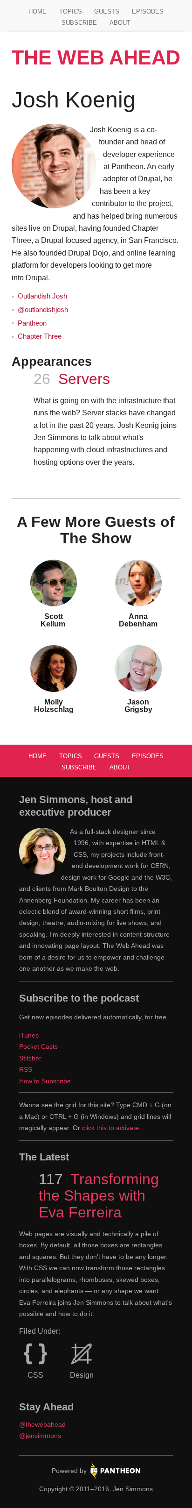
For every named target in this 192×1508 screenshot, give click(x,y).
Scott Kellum (54, 620)
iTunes (29, 1035)
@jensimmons (40, 1435)
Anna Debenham (138, 620)
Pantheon (32, 323)
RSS (25, 1069)
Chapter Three (40, 336)
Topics (70, 11)
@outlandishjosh (43, 309)
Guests (106, 11)
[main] (96, 403)
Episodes (148, 11)
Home (37, 11)
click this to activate (110, 1127)
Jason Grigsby (138, 705)
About (120, 22)
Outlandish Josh (42, 296)
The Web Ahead (96, 57)
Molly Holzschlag (54, 705)
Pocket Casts (38, 1046)
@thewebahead (42, 1424)
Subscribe (79, 22)
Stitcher (30, 1058)
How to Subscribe (45, 1081)
